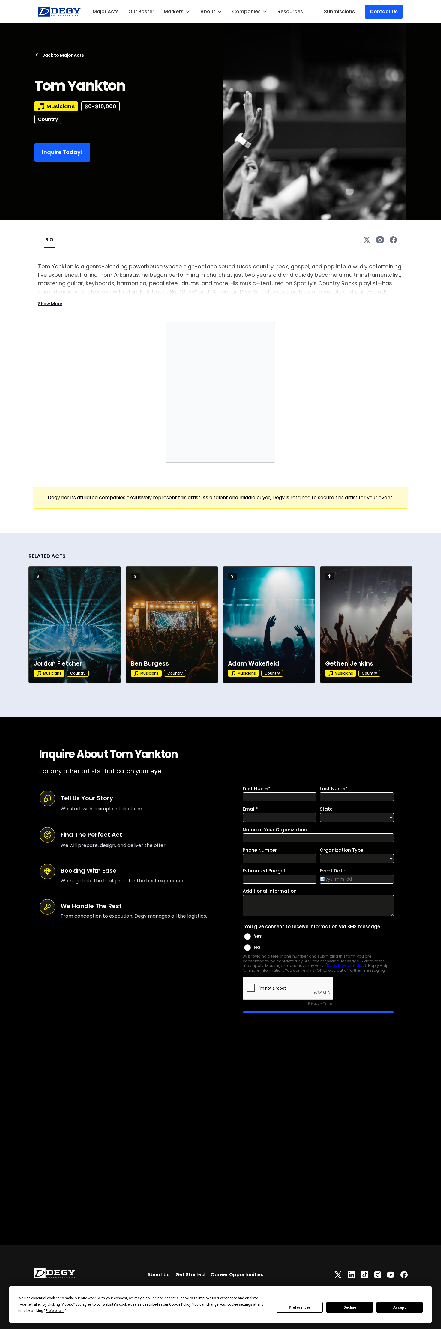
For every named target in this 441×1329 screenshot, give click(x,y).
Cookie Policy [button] (179, 1304)
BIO (49, 239)
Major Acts (106, 11)
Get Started (190, 1274)
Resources (290, 11)
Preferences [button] (55, 1311)
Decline (350, 1307)
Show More (50, 304)
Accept (399, 1307)
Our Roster (141, 11)
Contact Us (384, 11)
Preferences (300, 1307)
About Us (158, 1274)
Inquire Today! (62, 152)
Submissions (339, 11)
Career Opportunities (237, 1274)
